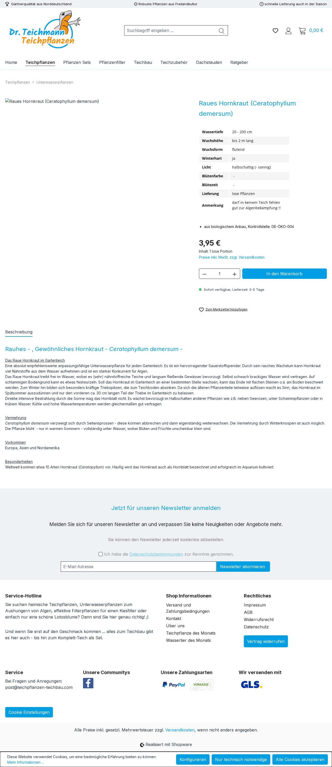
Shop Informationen (188, 595)
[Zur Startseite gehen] (44, 29)
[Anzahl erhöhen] (234, 273)
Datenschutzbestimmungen (156, 554)
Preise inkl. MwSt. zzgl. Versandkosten (232, 257)
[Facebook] (88, 682)
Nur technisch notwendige (241, 759)
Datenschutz (256, 626)
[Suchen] (222, 30)
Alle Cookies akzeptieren (300, 759)
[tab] (18, 332)
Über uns (175, 625)
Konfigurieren (192, 759)
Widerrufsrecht (259, 619)
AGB (248, 612)
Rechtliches (257, 595)
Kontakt (173, 618)
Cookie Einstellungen (29, 712)
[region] (97, 163)
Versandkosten (180, 729)
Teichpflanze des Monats (191, 633)
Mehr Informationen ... (25, 762)
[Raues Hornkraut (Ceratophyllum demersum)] (96, 163)
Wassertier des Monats (188, 640)
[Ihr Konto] (288, 30)
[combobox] (170, 30)
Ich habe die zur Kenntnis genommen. (169, 554)
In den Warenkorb (284, 273)
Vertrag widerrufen (266, 641)
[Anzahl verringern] (204, 273)
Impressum (255, 605)
